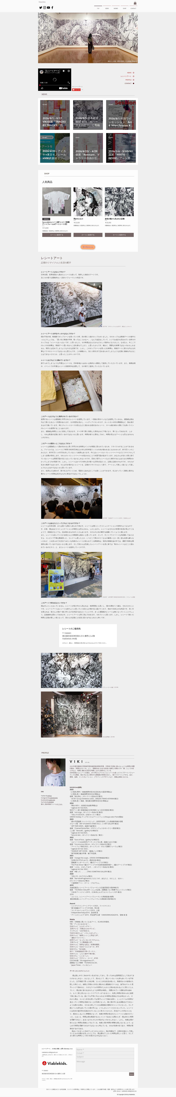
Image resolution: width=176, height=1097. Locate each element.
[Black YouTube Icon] (48, 7)
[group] (88, 212)
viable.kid (51, 800)
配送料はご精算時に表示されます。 (59, 231)
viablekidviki (53, 798)
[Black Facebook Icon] (52, 7)
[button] (135, 2)
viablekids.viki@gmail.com (50, 1052)
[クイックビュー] (56, 201)
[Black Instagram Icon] (44, 7)
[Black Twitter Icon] (41, 7)
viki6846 (51, 802)
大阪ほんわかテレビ (87, 928)
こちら (60, 804)
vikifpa (49, 796)
